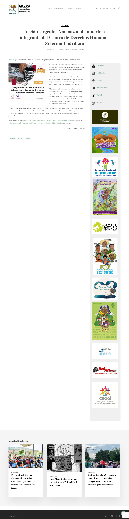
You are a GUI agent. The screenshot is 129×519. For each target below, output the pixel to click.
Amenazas (68, 49)
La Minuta (65, 25)
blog (14, 60)
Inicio (10, 60)
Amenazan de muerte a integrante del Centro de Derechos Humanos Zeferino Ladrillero (49, 120)
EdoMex (81, 49)
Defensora (75, 49)
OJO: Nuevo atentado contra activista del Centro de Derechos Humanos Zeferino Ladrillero (35, 123)
